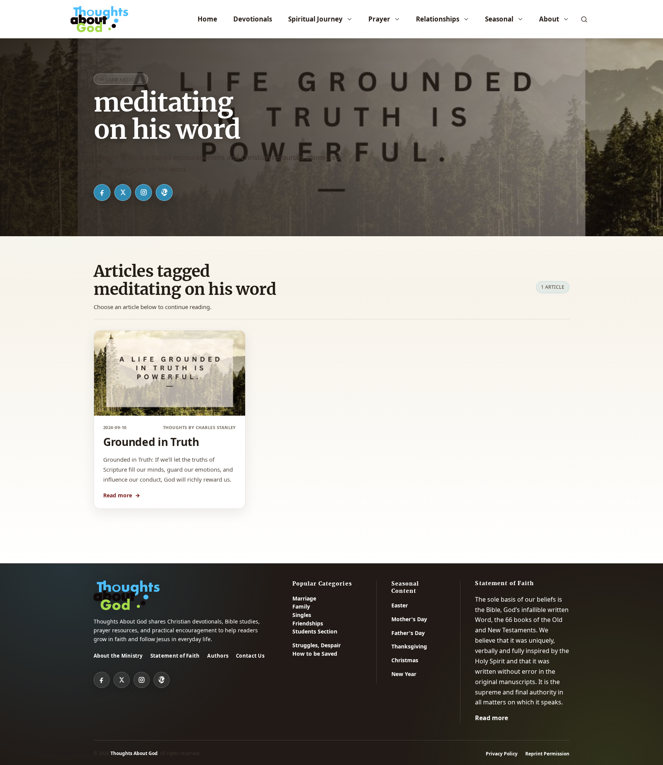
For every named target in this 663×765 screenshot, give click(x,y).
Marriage (304, 598)
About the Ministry (118, 655)
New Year (403, 674)
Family (301, 606)
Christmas (404, 660)
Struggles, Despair (316, 645)
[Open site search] (584, 19)
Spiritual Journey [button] (315, 19)
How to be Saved (314, 653)
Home (207, 19)
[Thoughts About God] (99, 19)
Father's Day (408, 633)
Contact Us (250, 655)
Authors (217, 655)
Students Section (314, 631)
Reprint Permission (547, 753)
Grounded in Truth (151, 441)
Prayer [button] (379, 19)
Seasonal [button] (499, 19)
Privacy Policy (502, 753)
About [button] (549, 19)
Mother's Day (409, 619)
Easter (399, 605)
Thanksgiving (409, 646)
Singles (301, 615)
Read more (121, 495)
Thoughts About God (134, 753)
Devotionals (252, 19)
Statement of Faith (175, 655)
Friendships (307, 623)
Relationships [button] (437, 19)
